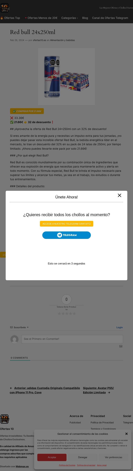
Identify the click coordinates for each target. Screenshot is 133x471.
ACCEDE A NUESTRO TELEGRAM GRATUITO (66, 223)
